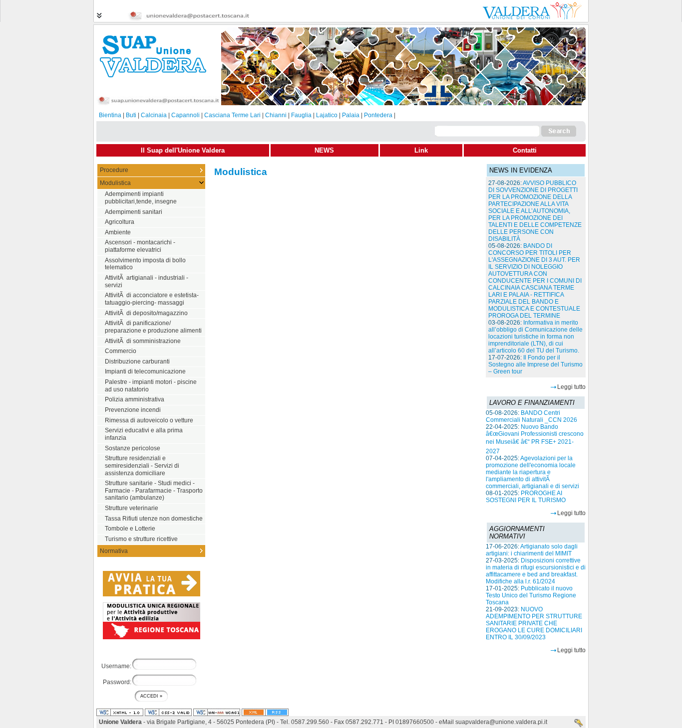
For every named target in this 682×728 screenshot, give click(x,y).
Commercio (120, 351)
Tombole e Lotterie (130, 528)
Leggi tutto (571, 386)
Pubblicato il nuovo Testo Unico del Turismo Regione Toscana (531, 595)
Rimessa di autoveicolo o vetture (149, 420)
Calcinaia (154, 115)
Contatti (525, 150)
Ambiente (118, 232)
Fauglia (301, 115)
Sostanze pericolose (132, 448)
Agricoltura (119, 221)
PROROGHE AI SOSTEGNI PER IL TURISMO (526, 497)
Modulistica (115, 183)
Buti (131, 115)
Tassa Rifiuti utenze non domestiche (154, 518)
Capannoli (185, 115)
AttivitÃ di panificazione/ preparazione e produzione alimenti (153, 327)
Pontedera (378, 115)
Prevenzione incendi (133, 409)
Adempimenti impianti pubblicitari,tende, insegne (141, 197)
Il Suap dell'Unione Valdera (183, 150)
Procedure (114, 170)
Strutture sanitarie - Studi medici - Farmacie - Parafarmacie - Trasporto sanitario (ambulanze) (154, 490)
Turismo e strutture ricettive (141, 539)
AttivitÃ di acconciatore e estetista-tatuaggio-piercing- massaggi (152, 299)
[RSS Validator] (265, 712)
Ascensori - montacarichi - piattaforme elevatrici (140, 246)
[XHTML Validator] (119, 712)
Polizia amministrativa (134, 399)
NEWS (324, 150)
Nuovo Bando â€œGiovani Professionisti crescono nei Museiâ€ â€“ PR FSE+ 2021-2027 (535, 439)
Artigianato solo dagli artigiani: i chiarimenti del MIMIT (532, 550)
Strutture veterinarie (131, 508)
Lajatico (327, 115)
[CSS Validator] (168, 712)
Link (421, 150)
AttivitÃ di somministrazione (143, 341)
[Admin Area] (578, 723)
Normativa (114, 550)
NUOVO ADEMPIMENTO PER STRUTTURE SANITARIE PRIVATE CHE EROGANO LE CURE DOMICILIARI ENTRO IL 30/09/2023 (534, 623)
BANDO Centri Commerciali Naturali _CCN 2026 (531, 416)
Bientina (110, 115)
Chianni (276, 115)
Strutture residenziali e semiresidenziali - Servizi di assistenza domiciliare (142, 465)
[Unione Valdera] (525, 18)
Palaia (350, 115)
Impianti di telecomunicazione (145, 371)
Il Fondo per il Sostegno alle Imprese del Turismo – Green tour (535, 364)
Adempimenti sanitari (133, 211)
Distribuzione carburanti (137, 361)
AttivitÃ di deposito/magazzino (146, 313)
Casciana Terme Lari (232, 115)
